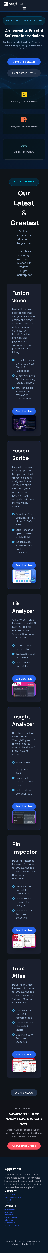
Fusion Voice (9, 1209)
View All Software (11, 1225)
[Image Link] (24, 423)
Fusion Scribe (9, 1212)
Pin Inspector (9, 1222)
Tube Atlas (8, 1220)
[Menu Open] (24, 8)
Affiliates (8, 1202)
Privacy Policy (10, 1195)
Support (7, 1200)
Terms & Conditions (12, 1197)
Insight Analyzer (11, 1217)
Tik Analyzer (9, 1215)
